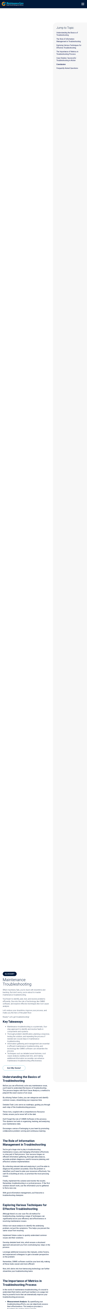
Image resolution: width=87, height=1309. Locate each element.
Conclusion (61, 64)
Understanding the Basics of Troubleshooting (67, 34)
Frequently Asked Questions (67, 68)
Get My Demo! (14, 1068)
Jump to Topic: (65, 27)
